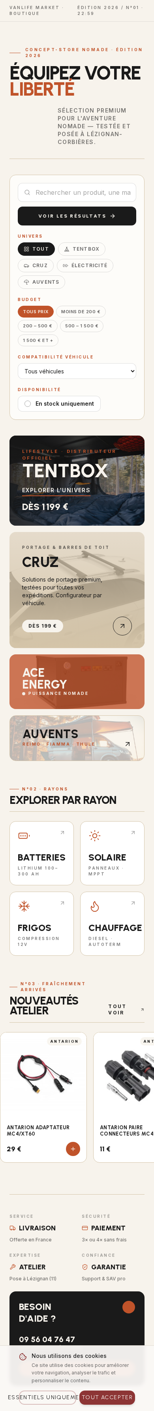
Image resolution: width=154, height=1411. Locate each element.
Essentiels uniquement (47, 1397)
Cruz (40, 265)
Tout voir (117, 1009)
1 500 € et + (38, 340)
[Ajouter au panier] (73, 1149)
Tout (40, 249)
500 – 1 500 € (81, 326)
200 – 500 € (38, 326)
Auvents (45, 282)
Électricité (89, 265)
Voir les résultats (72, 216)
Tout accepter (107, 1397)
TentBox (86, 249)
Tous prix (36, 311)
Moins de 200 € (81, 311)
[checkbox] (27, 404)
